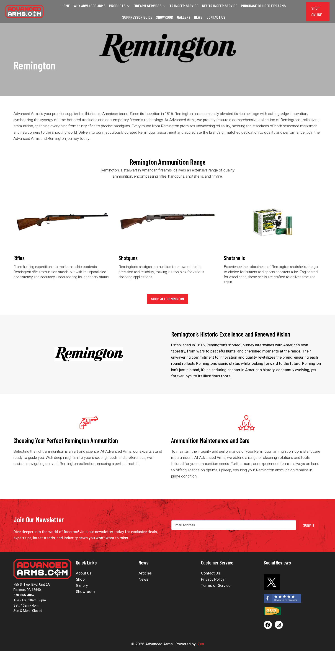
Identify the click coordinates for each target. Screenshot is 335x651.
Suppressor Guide (137, 17)
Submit (308, 525)
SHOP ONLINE (316, 11)
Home (66, 5)
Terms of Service (215, 585)
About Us (84, 573)
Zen (200, 644)
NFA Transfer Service (219, 5)
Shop (80, 579)
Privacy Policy (212, 579)
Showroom (164, 17)
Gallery (183, 17)
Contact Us (215, 17)
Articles (145, 573)
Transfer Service (183, 5)
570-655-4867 (23, 595)
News (198, 17)
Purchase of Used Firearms (263, 5)
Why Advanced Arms (90, 5)
